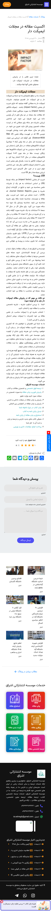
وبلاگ (43, 17)
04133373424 (27, 805)
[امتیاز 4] (22, 445)
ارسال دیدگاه (26, 540)
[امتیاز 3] (25, 445)
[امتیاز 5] (18, 445)
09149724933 (28, 811)
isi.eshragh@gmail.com (23, 816)
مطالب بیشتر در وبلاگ (27, 671)
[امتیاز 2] (29, 445)
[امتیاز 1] (33, 445)
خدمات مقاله (34, 17)
